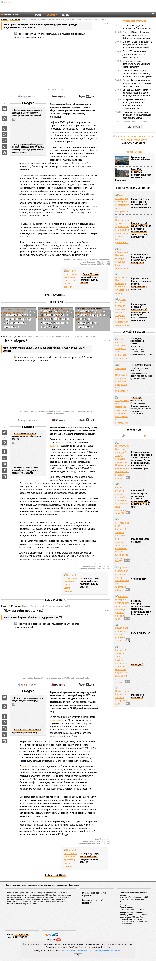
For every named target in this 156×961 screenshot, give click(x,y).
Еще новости (134, 126)
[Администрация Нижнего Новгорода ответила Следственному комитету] (122, 284)
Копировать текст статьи (4, 152)
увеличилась (56, 720)
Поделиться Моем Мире (4, 118)
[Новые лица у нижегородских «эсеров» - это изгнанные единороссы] (122, 348)
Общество (52, 14)
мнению (27, 766)
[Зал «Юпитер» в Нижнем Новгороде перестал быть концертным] (122, 258)
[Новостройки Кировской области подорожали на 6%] (122, 696)
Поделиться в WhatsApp (4, 134)
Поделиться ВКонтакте (4, 108)
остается (54, 445)
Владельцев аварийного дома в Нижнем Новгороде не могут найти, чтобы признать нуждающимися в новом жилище (28, 148)
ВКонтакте (53, 934)
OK (78, 955)
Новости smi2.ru (133, 151)
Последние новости (134, 20)
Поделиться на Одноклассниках (4, 128)
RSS (46, 934)
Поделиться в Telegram (4, 146)
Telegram (49, 934)
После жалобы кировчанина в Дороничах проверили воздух (26, 731)
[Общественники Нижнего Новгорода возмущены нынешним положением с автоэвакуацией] (122, 410)
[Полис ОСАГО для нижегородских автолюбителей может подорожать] (122, 203)
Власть (38, 14)
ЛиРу (56, 934)
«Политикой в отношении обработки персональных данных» (92, 950)
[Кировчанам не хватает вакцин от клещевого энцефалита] (122, 633)
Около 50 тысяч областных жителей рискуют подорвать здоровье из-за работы (25, 470)
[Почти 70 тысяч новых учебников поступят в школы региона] (71, 278)
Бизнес (65, 14)
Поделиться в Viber (4, 140)
